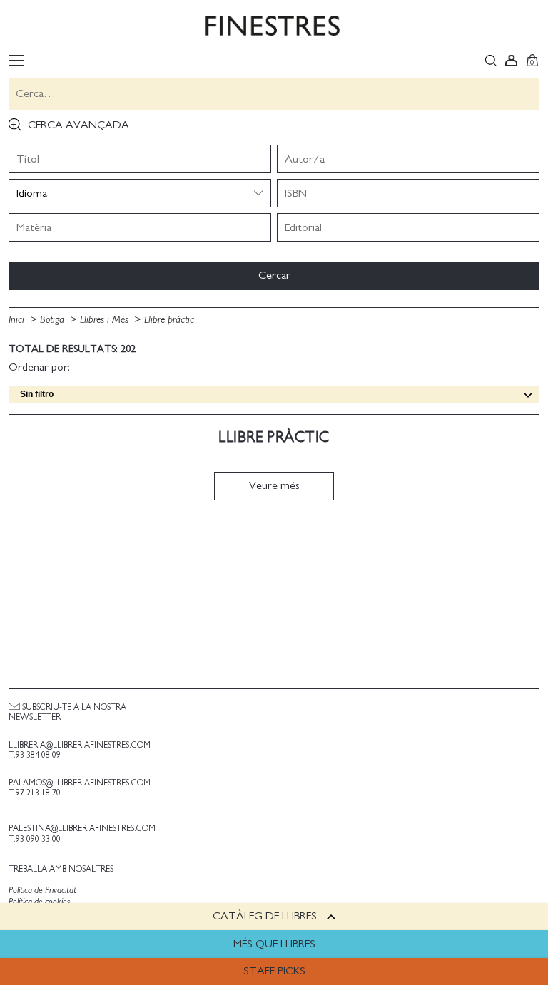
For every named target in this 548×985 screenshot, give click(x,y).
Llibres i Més (105, 319)
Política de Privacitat (42, 890)
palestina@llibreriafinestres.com (82, 828)
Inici (18, 319)
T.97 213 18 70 (35, 792)
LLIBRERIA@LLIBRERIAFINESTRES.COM (80, 745)
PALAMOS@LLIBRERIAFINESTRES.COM (80, 782)
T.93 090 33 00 (35, 839)
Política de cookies (40, 902)
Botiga (53, 319)
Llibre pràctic (169, 319)
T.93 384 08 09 (35, 755)
